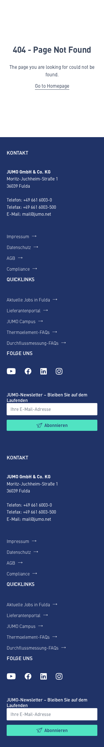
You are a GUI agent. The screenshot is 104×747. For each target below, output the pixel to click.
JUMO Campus (21, 321)
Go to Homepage (52, 85)
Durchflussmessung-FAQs (33, 343)
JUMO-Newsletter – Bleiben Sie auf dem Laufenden (47, 397)
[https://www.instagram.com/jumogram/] (59, 371)
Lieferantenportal (23, 310)
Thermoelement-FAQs (28, 332)
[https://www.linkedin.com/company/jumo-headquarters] (43, 371)
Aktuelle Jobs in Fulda (28, 299)
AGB (11, 258)
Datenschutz (19, 247)
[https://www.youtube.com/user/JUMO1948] (11, 371)
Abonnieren (56, 425)
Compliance (18, 269)
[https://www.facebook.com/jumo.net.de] (28, 371)
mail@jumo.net (36, 214)
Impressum (18, 236)
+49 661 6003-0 (37, 200)
